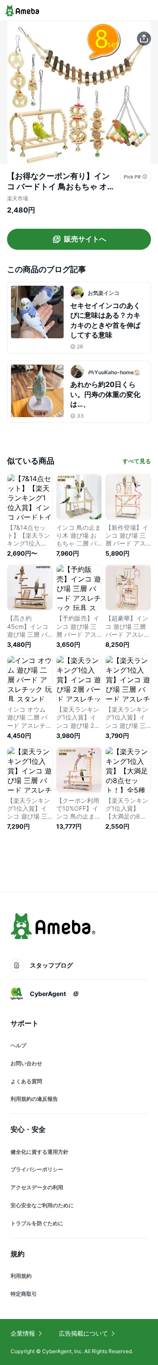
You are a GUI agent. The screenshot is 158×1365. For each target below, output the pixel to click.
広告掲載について (83, 1333)
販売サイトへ (85, 238)
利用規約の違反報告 (34, 1099)
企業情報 (23, 1333)
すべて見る (136, 460)
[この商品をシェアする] (144, 39)
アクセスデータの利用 (37, 1187)
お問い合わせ (26, 1063)
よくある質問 (26, 1081)
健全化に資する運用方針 (39, 1152)
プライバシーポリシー (37, 1169)
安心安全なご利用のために (42, 1205)
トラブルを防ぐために (37, 1223)
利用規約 (21, 1276)
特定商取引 (24, 1294)
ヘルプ (18, 1045)
